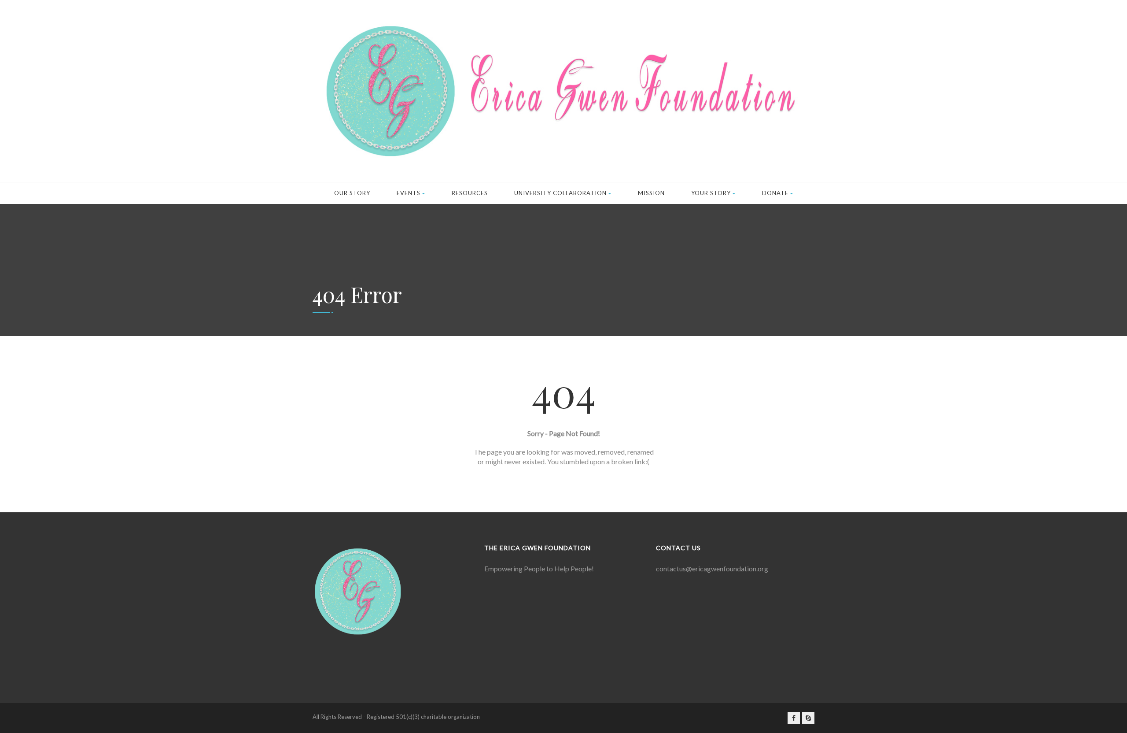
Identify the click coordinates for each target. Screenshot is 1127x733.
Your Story (711, 192)
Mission (651, 192)
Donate (775, 192)
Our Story (352, 192)
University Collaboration (560, 192)
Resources (470, 192)
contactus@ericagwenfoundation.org (712, 568)
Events (408, 192)
